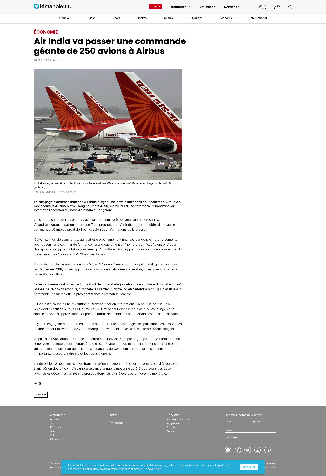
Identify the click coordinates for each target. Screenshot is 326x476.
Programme (173, 423)
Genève (64, 18)
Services (230, 7)
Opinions (197, 18)
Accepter (249, 467)
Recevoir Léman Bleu (178, 419)
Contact (171, 431)
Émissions (207, 7)
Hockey (142, 18)
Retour (41, 394)
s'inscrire (232, 437)
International (258, 18)
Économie (226, 18)
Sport (116, 18)
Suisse (91, 18)
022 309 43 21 (58, 467)
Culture (169, 18)
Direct (155, 6)
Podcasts (172, 427)
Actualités (178, 7)
